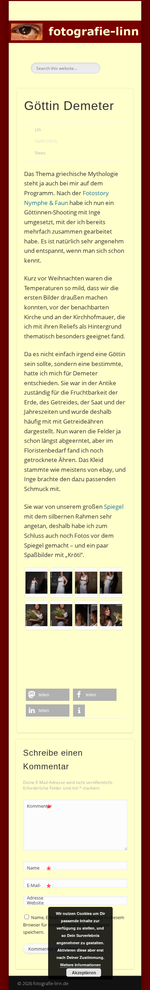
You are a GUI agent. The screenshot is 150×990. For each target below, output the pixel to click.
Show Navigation (116, 62)
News (40, 153)
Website (35, 903)
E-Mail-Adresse (39, 891)
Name (39, 869)
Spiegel (113, 507)
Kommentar (39, 807)
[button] (47, 695)
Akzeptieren (84, 972)
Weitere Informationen (80, 964)
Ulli (38, 130)
